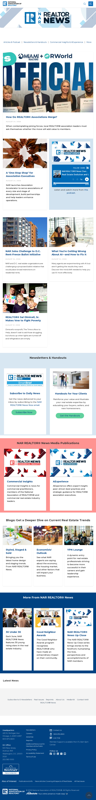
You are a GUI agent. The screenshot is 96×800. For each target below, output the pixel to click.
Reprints (29, 740)
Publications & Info (26, 781)
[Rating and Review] (11, 774)
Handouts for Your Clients (71, 393)
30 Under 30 (13, 632)
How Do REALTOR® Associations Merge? (31, 117)
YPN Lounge (75, 549)
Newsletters (30, 730)
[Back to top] (88, 795)
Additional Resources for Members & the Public (35, 745)
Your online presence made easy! (53, 794)
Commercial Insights (20, 481)
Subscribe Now (24, 412)
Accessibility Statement (35, 753)
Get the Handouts (70, 415)
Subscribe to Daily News (25, 393)
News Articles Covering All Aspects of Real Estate (53, 781)
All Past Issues (79, 781)
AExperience (60, 481)
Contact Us (57, 730)
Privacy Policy (31, 750)
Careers (29, 733)
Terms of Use (31, 757)
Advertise (29, 737)
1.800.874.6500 (58, 734)
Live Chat (56, 738)
